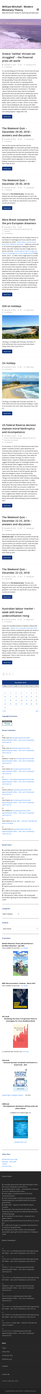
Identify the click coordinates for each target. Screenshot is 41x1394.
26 (16, 704)
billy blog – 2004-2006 (9, 1162)
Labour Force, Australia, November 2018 (24, 628)
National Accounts (27, 438)
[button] (38, 9)
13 (21, 696)
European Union (31, 65)
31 (5, 707)
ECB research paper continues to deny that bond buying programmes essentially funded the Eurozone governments (19, 866)
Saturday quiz (30, 139)
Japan (20, 438)
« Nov (4, 711)
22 (31, 700)
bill (21, 65)
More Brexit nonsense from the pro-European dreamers (19, 221)
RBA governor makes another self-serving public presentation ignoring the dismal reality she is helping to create (20, 897)
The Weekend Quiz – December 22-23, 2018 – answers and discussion (17, 520)
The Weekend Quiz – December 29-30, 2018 (16, 182)
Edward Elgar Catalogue (9, 1095)
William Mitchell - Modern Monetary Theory (17, 8)
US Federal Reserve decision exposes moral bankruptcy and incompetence (19, 428)
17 (5, 700)
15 (31, 696)
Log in (4, 1348)
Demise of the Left (14, 229)
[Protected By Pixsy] (7, 725)
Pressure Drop (6, 1166)
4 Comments (8, 312)
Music (32, 310)
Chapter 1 (21, 1095)
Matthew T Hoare (8, 779)
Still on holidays (11, 306)
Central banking (13, 438)
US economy (14, 440)
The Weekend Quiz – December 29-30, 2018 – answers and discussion (17, 131)
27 (21, 704)
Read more (7, 117)
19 (16, 700)
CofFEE (4, 1164)
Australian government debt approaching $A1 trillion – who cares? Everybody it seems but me (18, 740)
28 (26, 704)
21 (26, 700)
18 (10, 700)
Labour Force (30, 619)
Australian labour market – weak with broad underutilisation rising (18, 612)
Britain (6, 229)
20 (21, 700)
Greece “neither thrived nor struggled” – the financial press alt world (19, 57)
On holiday (8, 363)
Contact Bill (5, 1374)
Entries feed (6, 1352)
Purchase (26, 1051)
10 (5, 696)
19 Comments (8, 442)
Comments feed (7, 1355)
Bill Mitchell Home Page (9, 1159)
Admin (28, 310)
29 (31, 704)
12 (16, 696)
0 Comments (8, 141)
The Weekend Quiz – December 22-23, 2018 (16, 571)
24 (5, 704)
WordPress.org (7, 1359)
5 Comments (8, 67)
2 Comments (8, 190)
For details (24, 948)
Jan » (37, 711)
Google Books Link (20, 1142)
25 (10, 704)
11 (10, 696)
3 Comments (8, 622)
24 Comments (8, 233)
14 (26, 696)
